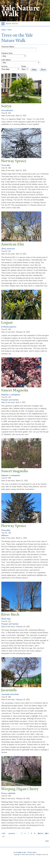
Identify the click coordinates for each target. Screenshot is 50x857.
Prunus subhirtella (8, 793)
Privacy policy (31, 852)
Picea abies (5, 165)
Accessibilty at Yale (20, 852)
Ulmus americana (8, 249)
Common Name (7, 47)
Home (3, 30)
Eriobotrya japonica (8, 327)
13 (3, 836)
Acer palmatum (7, 110)
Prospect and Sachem (10, 400)
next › (40, 833)
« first (3, 833)
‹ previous (11, 833)
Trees (9, 30)
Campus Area (6, 53)
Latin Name (6, 60)
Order (23, 66)
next (47, 841)
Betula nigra (6, 619)
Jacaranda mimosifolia (10, 694)
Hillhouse (4, 535)
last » (47, 833)
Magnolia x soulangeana (10, 395)
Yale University (4, 2)
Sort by (4, 66)
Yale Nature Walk (20, 11)
